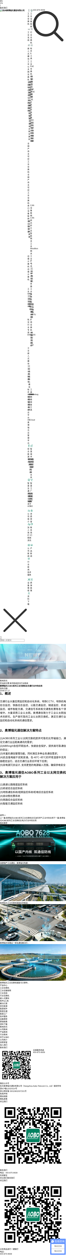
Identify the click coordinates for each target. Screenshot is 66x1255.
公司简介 (3, 1040)
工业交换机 (4, 988)
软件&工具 (4, 1001)
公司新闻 (3, 1029)
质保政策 (3, 1022)
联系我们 (3, 1048)
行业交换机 (4, 996)
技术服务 (3, 1016)
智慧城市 (3, 1009)
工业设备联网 (5, 991)
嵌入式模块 (4, 998)
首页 (11, 683)
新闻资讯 (17, 683)
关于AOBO (4, 1037)
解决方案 (3, 1004)
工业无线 (3, 993)
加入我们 (3, 1045)
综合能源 (3, 1006)
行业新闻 (24, 683)
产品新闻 (3, 1032)
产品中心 (3, 985)
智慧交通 (3, 1011)
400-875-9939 (6, 1254)
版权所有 (57, 1086)
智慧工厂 (3, 1014)
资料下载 (3, 1024)
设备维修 (3, 1019)
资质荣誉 (3, 1042)
